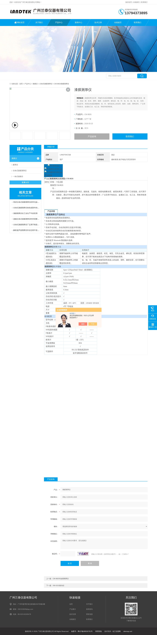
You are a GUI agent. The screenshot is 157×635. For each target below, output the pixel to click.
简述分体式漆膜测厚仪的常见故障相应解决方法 (26, 202)
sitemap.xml (127, 631)
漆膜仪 (35, 84)
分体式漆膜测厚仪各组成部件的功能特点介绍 (26, 208)
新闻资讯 (89, 609)
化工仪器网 (117, 631)
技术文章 (98, 22)
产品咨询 (92, 136)
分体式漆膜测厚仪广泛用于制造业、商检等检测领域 (26, 225)
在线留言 (136, 2)
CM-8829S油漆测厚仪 (61, 579)
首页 (21, 84)
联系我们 (144, 2)
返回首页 (128, 2)
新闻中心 (78, 22)
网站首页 (20, 22)
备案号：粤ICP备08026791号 (82, 631)
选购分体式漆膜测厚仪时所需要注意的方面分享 (26, 219)
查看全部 (25, 182)
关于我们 (39, 22)
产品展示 (72, 609)
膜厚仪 (15, 165)
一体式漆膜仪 (18, 176)
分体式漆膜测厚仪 (45, 84)
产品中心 (59, 22)
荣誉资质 (89, 614)
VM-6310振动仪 (58, 585)
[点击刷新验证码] (83, 554)
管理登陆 (98, 631)
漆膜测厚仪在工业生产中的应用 (25, 213)
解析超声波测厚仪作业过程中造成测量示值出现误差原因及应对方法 (26, 230)
